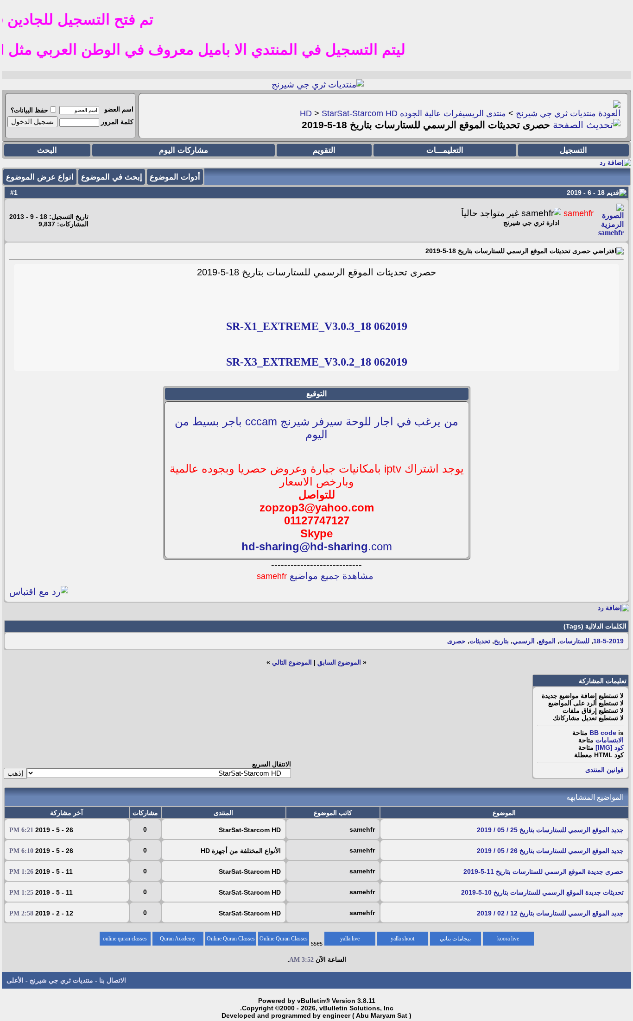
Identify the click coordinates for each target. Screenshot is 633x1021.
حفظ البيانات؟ (29, 110)
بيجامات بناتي (455, 938)
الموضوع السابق (339, 662)
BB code (602, 732)
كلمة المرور (117, 121)
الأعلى (15, 980)
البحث (47, 150)
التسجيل (573, 150)
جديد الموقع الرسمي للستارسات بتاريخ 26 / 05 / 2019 (550, 850)
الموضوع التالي (292, 662)
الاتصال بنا (112, 980)
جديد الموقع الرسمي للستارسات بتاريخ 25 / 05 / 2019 (550, 830)
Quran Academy (178, 938)
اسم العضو (118, 109)
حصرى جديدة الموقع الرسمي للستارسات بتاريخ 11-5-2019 (543, 871)
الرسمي (524, 641)
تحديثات (479, 641)
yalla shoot (402, 938)
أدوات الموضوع (175, 177)
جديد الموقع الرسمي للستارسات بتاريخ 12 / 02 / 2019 (550, 913)
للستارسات (574, 641)
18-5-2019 (608, 641)
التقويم (324, 150)
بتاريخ (501, 641)
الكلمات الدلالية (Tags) (595, 626)
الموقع (547, 641)
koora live (508, 938)
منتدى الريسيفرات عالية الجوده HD (403, 113)
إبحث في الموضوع (111, 177)
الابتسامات (609, 740)
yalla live (350, 938)
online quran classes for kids (125, 940)
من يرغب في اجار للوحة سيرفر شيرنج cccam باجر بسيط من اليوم (316, 428)
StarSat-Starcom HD (360, 113)
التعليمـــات (444, 150)
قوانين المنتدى (604, 769)
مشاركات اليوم (183, 150)
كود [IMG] (609, 747)
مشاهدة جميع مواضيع (315, 576)
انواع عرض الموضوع (40, 177)
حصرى (456, 641)
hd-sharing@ (275, 546)
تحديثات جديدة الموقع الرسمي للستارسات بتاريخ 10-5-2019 (542, 892)
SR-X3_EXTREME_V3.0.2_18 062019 (316, 362)
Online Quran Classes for (284, 940)
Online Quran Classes (231, 938)
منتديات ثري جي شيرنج (556, 113)
